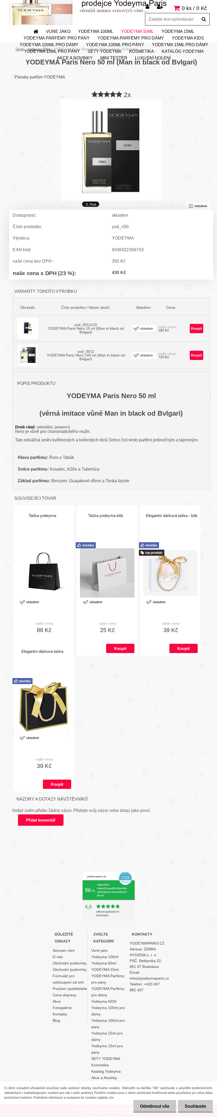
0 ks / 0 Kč (194, 8)
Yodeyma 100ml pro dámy (49, 44)
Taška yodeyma (42, 515)
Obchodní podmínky (70, 963)
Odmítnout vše (154, 1106)
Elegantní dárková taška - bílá (171, 515)
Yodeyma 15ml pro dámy (180, 44)
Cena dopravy (64, 995)
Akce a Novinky (75, 58)
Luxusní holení (153, 58)
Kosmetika (141, 51)
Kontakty (60, 1014)
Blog (56, 1020)
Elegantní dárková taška (42, 651)
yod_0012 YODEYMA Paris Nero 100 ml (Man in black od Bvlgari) (86, 355)
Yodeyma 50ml (137, 31)
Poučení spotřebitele (70, 988)
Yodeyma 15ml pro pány (52, 51)
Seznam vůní (64, 950)
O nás (58, 957)
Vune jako (58, 31)
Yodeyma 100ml (95, 31)
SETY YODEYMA (104, 51)
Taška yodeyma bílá (105, 515)
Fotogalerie (62, 1008)
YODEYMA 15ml (177, 31)
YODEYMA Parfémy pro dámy (130, 38)
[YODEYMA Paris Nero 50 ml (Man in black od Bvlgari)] (111, 101)
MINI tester (113, 58)
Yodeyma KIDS (188, 38)
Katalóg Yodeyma (183, 51)
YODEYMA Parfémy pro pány (57, 38)
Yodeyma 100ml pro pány (115, 44)
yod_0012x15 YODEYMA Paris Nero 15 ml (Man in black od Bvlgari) (86, 328)
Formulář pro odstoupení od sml (68, 979)
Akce (57, 1001)
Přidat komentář (41, 820)
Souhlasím (195, 1106)
